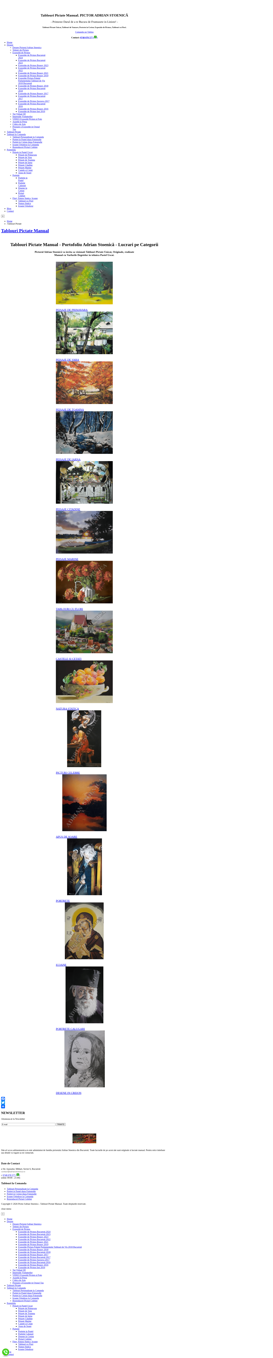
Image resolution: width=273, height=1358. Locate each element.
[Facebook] (84, 1099)
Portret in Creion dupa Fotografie (22, 1194)
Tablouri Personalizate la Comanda (22, 1189)
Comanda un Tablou (84, 32)
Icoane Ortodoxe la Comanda (20, 1196)
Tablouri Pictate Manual (25, 230)
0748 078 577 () (88, 37)
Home (9, 221)
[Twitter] (84, 1103)
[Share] (84, 1106)
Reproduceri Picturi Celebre (19, 1199)
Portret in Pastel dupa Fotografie (21, 1191)
